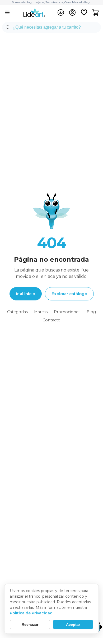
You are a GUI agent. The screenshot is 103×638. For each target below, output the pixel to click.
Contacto (51, 320)
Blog (91, 311)
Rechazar (30, 624)
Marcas (41, 311)
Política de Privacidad (31, 613)
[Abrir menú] (7, 12)
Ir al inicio (25, 293)
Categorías (17, 311)
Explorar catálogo (69, 293)
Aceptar (73, 624)
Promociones (67, 311)
